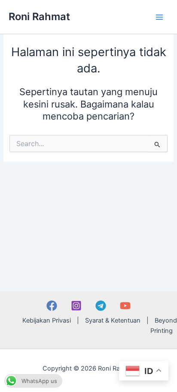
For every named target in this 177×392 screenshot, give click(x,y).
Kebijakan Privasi (46, 320)
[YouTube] (125, 305)
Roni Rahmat (39, 16)
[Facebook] (51, 305)
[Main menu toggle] (159, 17)
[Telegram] (100, 305)
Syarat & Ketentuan (112, 320)
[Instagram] (76, 305)
